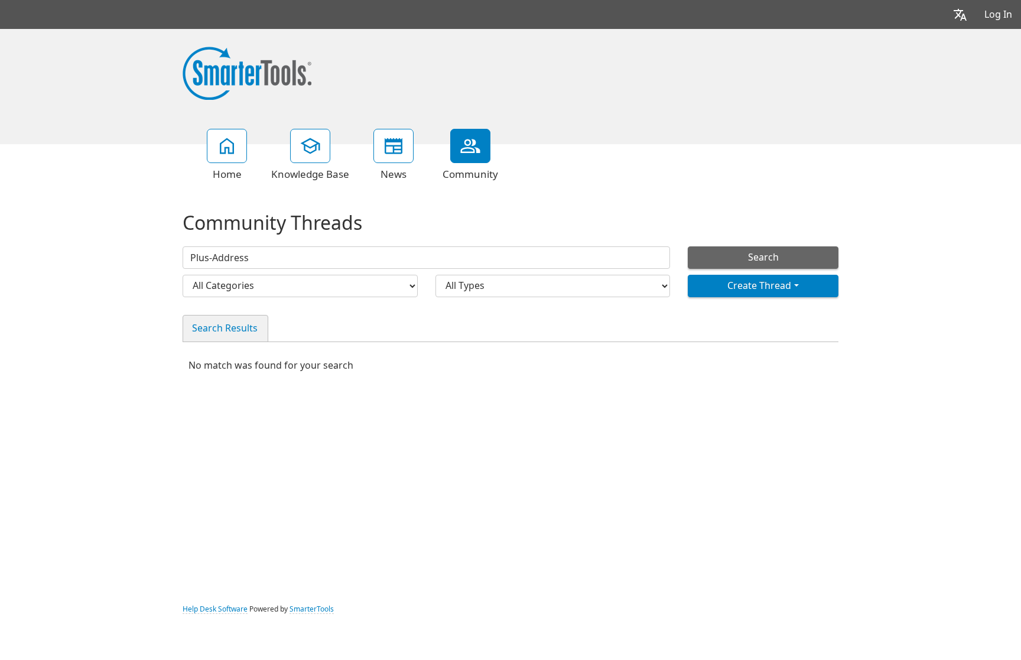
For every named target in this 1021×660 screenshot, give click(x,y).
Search (763, 257)
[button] (960, 14)
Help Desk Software (215, 609)
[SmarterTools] (247, 72)
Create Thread (759, 285)
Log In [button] (998, 14)
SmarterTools (312, 609)
